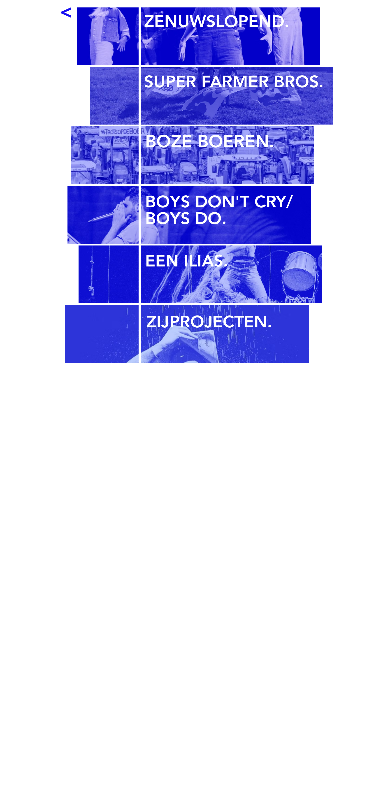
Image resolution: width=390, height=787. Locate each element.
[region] (226, 37)
